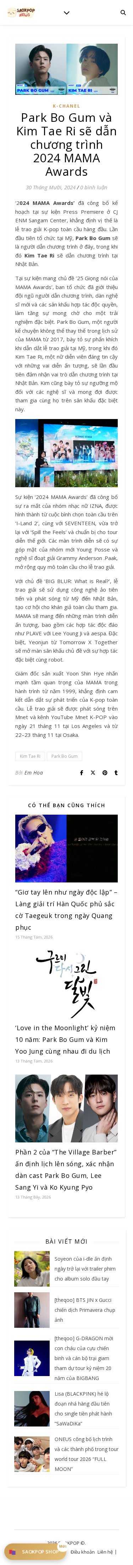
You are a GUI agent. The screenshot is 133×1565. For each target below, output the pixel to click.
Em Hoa (33, 772)
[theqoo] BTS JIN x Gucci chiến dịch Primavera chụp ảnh (85, 1310)
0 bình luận (93, 187)
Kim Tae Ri (30, 756)
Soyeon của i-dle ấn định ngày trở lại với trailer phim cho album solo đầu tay (85, 1268)
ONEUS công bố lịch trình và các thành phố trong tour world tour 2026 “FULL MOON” (86, 1454)
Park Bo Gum (64, 756)
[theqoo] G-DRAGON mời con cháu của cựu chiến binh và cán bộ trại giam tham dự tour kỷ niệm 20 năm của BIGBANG (84, 1358)
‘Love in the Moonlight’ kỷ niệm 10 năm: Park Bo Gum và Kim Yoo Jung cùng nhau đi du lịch (65, 1039)
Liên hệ (105, 1552)
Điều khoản (83, 1552)
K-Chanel (67, 106)
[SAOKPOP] (21, 12)
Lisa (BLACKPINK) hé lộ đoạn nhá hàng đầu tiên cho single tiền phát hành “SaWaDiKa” (83, 1408)
